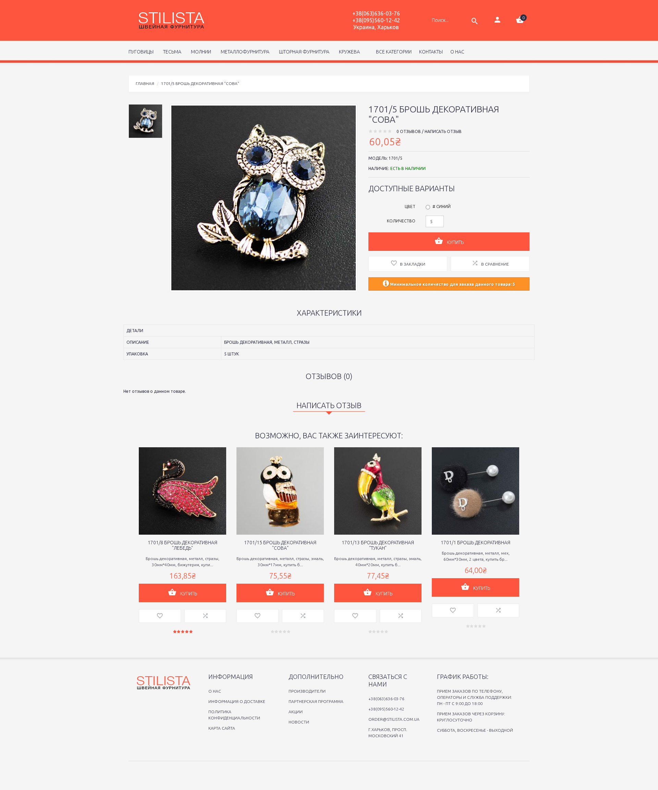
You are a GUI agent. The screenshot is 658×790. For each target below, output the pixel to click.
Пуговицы (141, 51)
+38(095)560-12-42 (376, 20)
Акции (296, 711)
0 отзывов (409, 131)
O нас (214, 691)
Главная (145, 83)
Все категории (393, 51)
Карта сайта (221, 728)
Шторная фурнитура (303, 51)
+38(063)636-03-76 (376, 13)
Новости (299, 722)
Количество (401, 221)
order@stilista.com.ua (393, 719)
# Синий (441, 206)
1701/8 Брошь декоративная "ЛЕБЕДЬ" (182, 545)
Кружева (348, 51)
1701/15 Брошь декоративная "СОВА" (280, 545)
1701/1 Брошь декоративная (475, 542)
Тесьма (171, 51)
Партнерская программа (316, 701)
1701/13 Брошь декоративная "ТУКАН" (378, 545)
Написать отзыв (443, 131)
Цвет (410, 206)
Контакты (431, 51)
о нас (457, 51)
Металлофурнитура (244, 51)
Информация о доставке (236, 701)
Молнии (200, 51)
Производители (307, 691)
